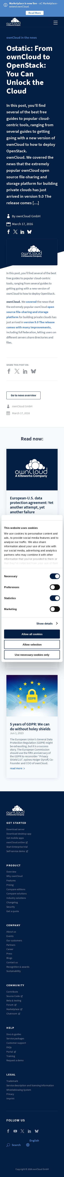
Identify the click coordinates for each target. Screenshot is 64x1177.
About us (11, 931)
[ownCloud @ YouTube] (15, 1131)
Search (16, 1145)
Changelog (12, 902)
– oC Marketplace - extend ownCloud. (33, 5)
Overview (11, 871)
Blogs (9, 958)
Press (9, 953)
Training (10, 1056)
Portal (9, 1051)
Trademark (12, 1081)
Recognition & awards (17, 966)
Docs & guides (13, 1034)
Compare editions (15, 889)
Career (9, 949)
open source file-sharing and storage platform (30, 312)
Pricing (10, 884)
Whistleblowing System (18, 1089)
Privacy (10, 1094)
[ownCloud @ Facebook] (8, 1131)
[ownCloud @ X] (22, 1131)
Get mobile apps (15, 838)
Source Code (13, 996)
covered (31, 302)
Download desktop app (18, 833)
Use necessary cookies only (32, 654)
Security (10, 906)
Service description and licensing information (30, 1085)
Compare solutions (16, 893)
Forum (10, 1004)
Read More (34, 12)
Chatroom (11, 1013)
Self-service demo (15, 851)
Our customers (14, 940)
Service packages (15, 1038)
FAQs (9, 1047)
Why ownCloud (14, 876)
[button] (34, 1140)
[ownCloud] (13, 22)
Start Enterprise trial (17, 846)
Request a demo (15, 1060)
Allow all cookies (32, 634)
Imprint (10, 1098)
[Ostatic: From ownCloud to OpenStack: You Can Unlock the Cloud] (8, 232)
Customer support (16, 1042)
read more (16, 768)
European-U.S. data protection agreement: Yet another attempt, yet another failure (31, 504)
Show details (44, 623)
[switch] (55, 587)
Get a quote (12, 911)
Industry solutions (16, 898)
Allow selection (32, 644)
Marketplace (12, 1009)
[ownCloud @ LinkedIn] (29, 1131)
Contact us (12, 962)
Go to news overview (23, 395)
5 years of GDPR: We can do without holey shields (30, 726)
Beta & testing (13, 1000)
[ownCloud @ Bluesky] (29, 232)
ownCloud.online (15, 842)
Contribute (12, 991)
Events (10, 936)
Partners (10, 944)
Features (11, 880)
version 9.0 (31, 322)
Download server (15, 829)
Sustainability (13, 971)
